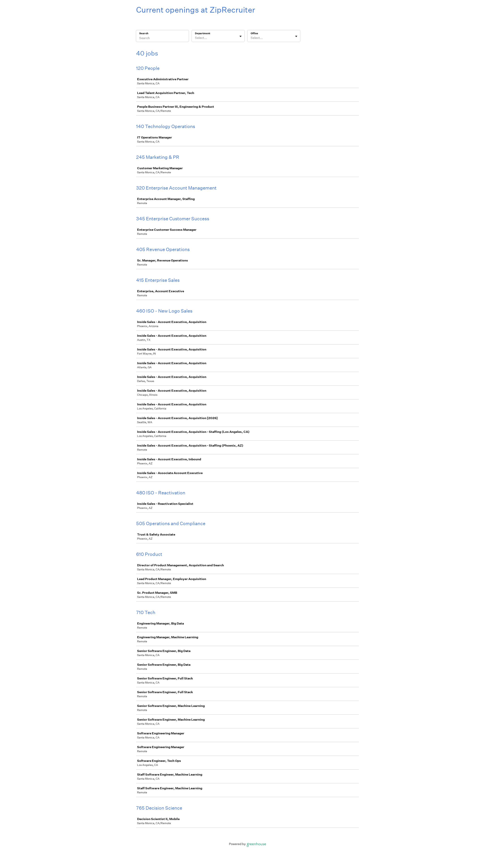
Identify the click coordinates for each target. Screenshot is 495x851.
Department (202, 33)
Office (254, 33)
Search (143, 33)
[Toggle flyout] (240, 36)
